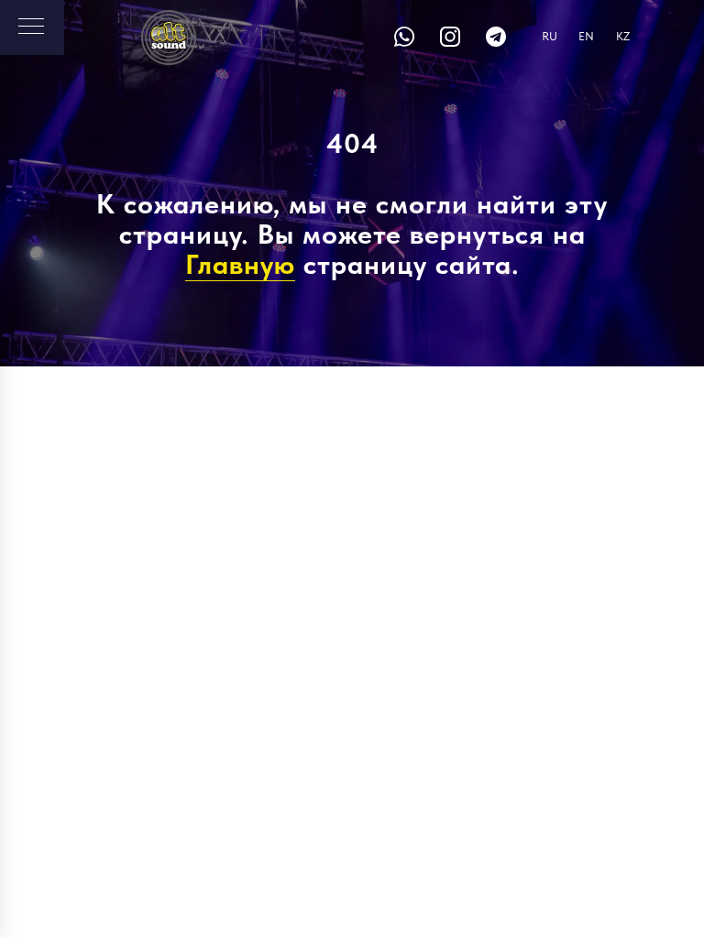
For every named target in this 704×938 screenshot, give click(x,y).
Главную (240, 263)
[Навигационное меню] (31, 27)
